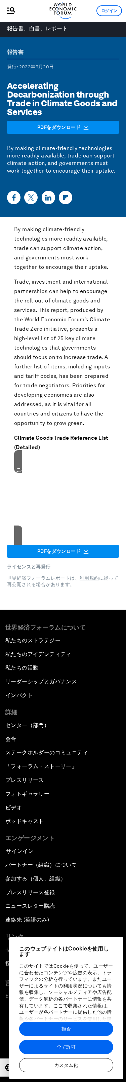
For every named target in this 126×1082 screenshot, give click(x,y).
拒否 (66, 1029)
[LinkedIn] (48, 197)
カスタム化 (66, 1065)
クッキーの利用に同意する (63, 524)
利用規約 (89, 578)
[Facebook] (13, 197)
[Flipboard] (65, 197)
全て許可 (66, 1047)
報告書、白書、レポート (37, 28)
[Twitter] (31, 197)
